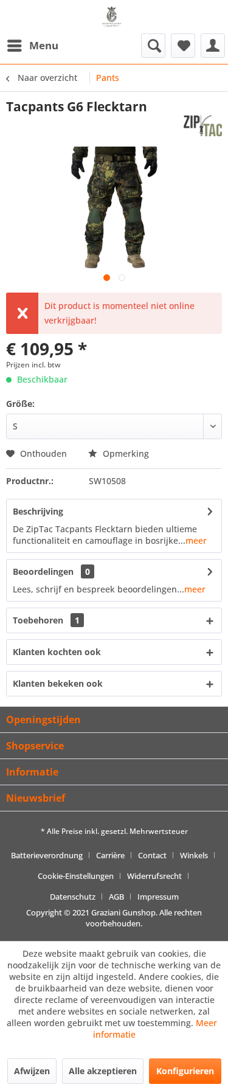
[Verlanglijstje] (183, 45)
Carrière (110, 855)
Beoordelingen (43, 571)
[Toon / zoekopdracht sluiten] (153, 45)
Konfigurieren (185, 1071)
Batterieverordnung (47, 855)
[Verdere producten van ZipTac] (203, 125)
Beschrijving (38, 511)
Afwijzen (32, 1071)
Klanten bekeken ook (58, 683)
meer (196, 540)
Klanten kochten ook (57, 652)
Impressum (158, 896)
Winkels (194, 855)
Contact (152, 855)
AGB (116, 896)
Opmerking (124, 453)
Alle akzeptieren (103, 1071)
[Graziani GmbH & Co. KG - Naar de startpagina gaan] (114, 21)
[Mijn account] (213, 45)
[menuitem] (32, 45)
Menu (43, 45)
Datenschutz (72, 896)
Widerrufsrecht (154, 875)
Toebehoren (46, 620)
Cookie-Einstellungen (76, 875)
